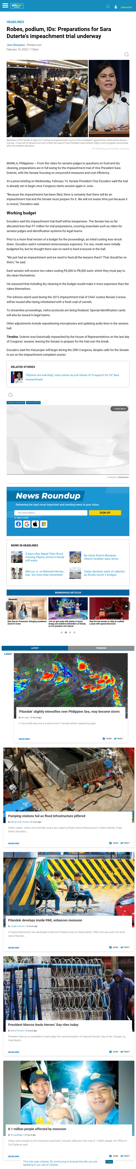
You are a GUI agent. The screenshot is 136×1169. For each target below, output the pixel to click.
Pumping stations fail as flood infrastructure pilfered (46, 816)
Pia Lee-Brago (17, 1135)
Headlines (15, 22)
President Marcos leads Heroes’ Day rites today (43, 1025)
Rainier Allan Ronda (19, 822)
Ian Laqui (25, 717)
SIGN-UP (105, 512)
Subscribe (126, 7)
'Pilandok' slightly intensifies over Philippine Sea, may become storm (69, 712)
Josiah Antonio (17, 926)
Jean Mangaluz (16, 45)
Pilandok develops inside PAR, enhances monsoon (45, 920)
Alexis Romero (17, 1031)
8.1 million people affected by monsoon (37, 1129)
